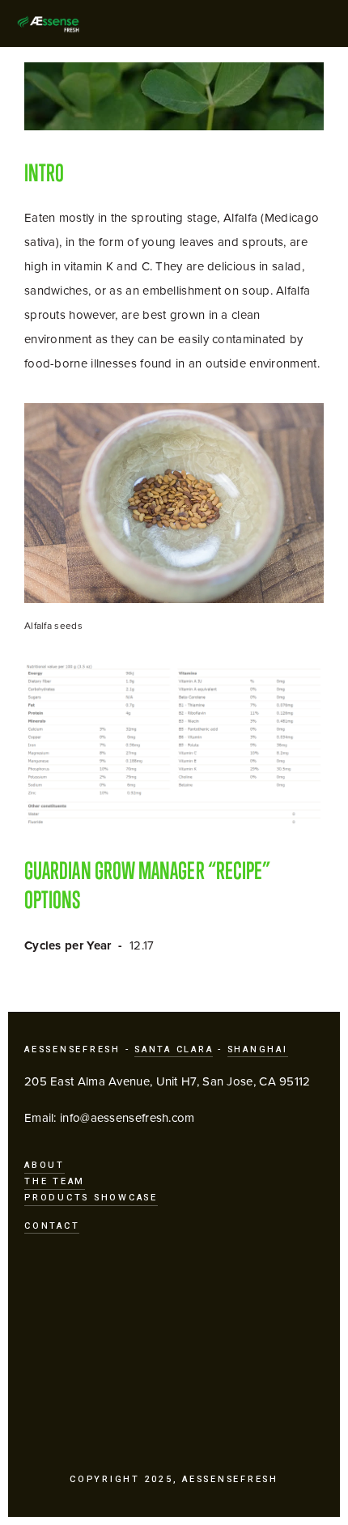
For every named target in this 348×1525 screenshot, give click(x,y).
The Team (54, 1181)
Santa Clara (173, 1049)
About (44, 1165)
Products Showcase (91, 1197)
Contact (51, 1226)
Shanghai (257, 1049)
